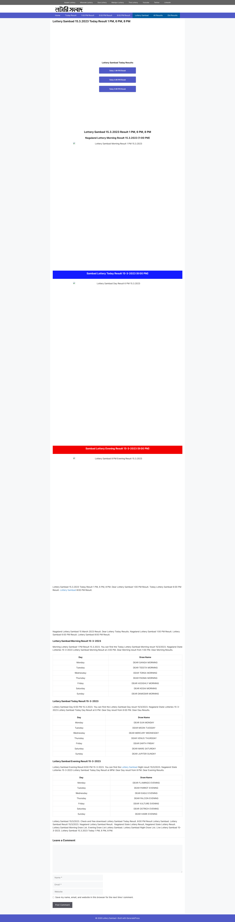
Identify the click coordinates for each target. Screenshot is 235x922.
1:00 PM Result (87, 15)
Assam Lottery (69, 2)
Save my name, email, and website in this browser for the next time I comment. (94, 897)
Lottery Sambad (142, 15)
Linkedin (167, 2)
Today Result (70, 15)
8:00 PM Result (123, 15)
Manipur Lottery (118, 2)
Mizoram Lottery (86, 2)
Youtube (146, 2)
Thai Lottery (133, 2)
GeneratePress (133, 918)
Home (57, 15)
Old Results (172, 15)
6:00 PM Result (105, 15)
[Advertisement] (117, 43)
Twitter (156, 2)
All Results (158, 15)
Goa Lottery (102, 2)
